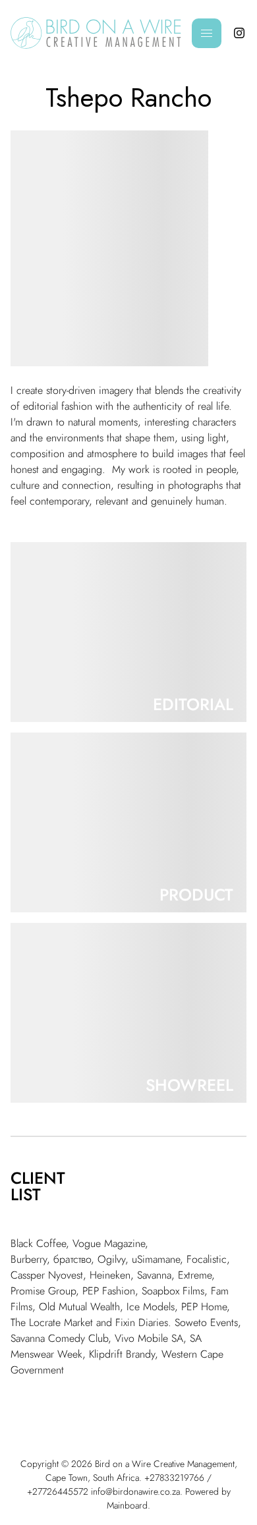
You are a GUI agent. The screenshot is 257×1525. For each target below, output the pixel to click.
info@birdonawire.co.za (135, 1491)
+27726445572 (57, 1491)
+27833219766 (174, 1477)
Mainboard (127, 1505)
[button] (128, 632)
